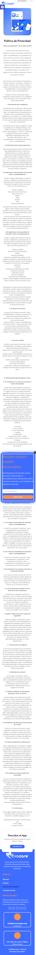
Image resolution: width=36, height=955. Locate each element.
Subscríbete (18, 497)
